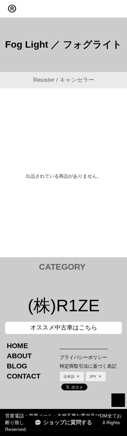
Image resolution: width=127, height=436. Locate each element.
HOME (17, 345)
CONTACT (24, 376)
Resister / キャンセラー (63, 80)
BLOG (17, 366)
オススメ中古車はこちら (63, 327)
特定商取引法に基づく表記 (88, 366)
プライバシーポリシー (83, 357)
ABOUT (19, 356)
